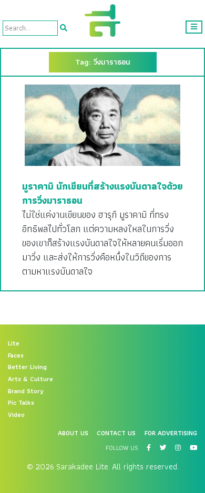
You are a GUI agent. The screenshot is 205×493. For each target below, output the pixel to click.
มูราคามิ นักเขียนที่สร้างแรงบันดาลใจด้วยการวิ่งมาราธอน (102, 193)
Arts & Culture (30, 379)
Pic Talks (21, 402)
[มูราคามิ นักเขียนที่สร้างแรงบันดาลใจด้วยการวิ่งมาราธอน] (102, 125)
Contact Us (116, 433)
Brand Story (26, 391)
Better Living (27, 367)
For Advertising (171, 433)
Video (16, 415)
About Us (73, 433)
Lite (13, 343)
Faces (16, 355)
